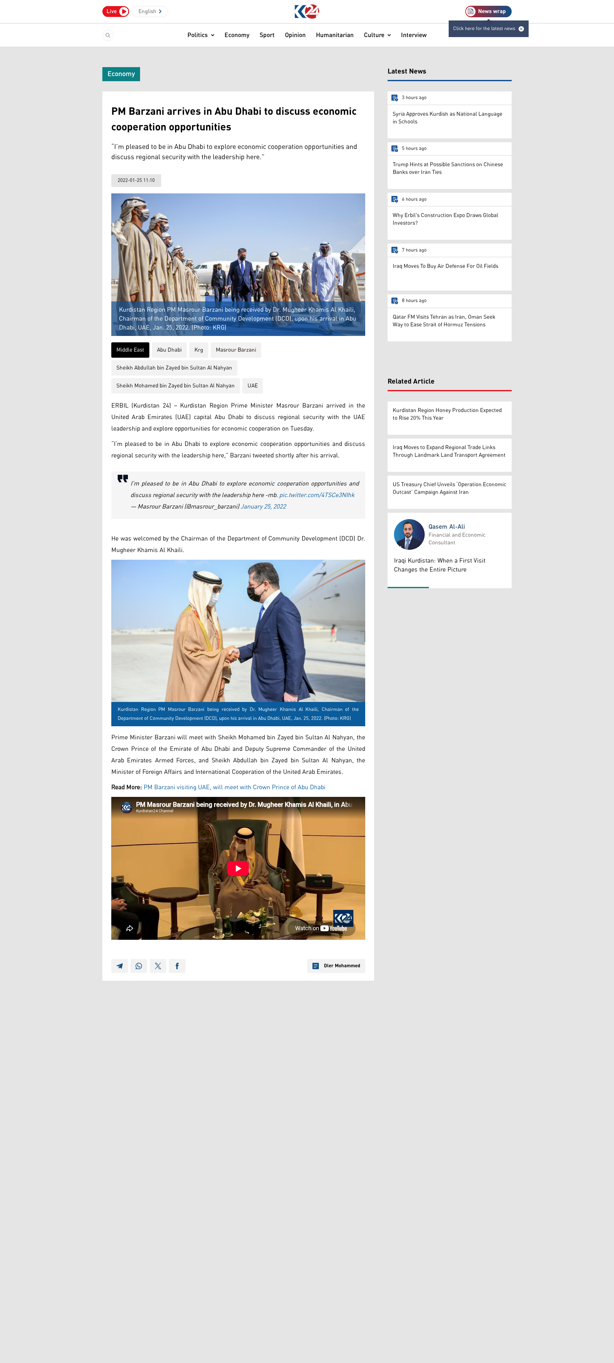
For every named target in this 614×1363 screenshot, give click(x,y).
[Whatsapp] (138, 966)
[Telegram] (119, 966)
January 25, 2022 (263, 507)
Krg (198, 350)
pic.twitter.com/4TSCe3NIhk (316, 495)
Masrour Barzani (236, 350)
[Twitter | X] (158, 966)
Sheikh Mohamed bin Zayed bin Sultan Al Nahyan (175, 385)
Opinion (295, 35)
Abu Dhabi (169, 350)
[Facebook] (177, 966)
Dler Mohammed (342, 966)
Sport (267, 35)
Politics (197, 35)
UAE (253, 385)
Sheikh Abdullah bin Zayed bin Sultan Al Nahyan (174, 367)
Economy (236, 35)
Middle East (130, 350)
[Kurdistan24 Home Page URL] (307, 11)
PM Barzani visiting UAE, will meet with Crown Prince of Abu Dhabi (235, 787)
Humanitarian (335, 35)
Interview (414, 35)
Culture (374, 35)
